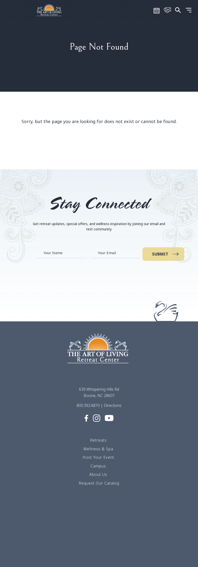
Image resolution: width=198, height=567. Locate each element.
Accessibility (99, 562)
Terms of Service (98, 519)
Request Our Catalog (99, 483)
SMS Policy (98, 536)
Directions (112, 405)
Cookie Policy (98, 553)
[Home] (49, 10)
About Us (98, 474)
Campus (98, 465)
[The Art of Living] (99, 352)
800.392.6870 (88, 405)
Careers (98, 510)
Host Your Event (98, 457)
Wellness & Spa (98, 448)
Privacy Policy (98, 545)
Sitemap (98, 528)
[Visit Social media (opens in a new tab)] (86, 417)
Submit (160, 254)
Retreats (98, 440)
